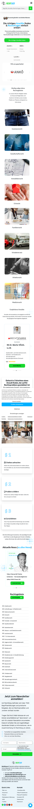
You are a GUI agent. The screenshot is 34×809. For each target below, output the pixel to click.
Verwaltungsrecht (10, 356)
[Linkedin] (5, 805)
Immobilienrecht (17, 179)
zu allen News (24, 547)
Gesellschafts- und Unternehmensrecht (16, 352)
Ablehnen (17, 409)
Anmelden (17, 754)
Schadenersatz (17, 252)
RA (8, 345)
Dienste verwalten (16, 401)
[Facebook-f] (3, 805)
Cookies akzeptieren (17, 404)
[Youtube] (7, 805)
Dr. (11, 345)
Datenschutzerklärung (24, 750)
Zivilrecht (20, 358)
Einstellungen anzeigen (17, 413)
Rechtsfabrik (17, 342)
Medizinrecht (17, 302)
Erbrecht (17, 203)
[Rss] (11, 805)
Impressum (29, 416)
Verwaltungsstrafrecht (12, 358)
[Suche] (30, 8)
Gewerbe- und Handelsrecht (13, 354)
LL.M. (9, 348)
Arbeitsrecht (17, 277)
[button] (4, 72)
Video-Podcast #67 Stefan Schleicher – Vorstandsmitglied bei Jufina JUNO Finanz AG (17, 576)
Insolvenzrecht (17, 129)
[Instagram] (9, 805)
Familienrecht (17, 227)
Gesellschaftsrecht (17, 154)
